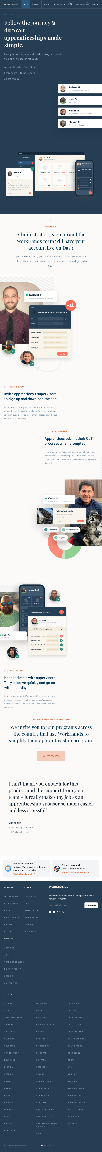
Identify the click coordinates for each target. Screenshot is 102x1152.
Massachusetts (45, 1024)
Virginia (72, 1081)
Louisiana (41, 1003)
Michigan (41, 1032)
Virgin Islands (76, 1088)
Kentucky (9, 1130)
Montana (41, 1060)
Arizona (8, 1024)
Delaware (9, 1060)
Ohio (38, 1133)
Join (6, 955)
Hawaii (7, 1088)
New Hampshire (44, 1081)
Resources (30, 896)
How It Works (11, 917)
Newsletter (31, 910)
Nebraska (41, 1067)
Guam (7, 1081)
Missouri (41, 1053)
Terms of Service (14, 962)
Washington (75, 1095)
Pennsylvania (76, 1017)
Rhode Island (75, 1032)
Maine (39, 1010)
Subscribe (91, 905)
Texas (71, 1060)
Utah (70, 1067)
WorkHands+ (11, 896)
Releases (29, 924)
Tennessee (74, 1053)
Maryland (41, 1017)
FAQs (27, 903)
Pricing (8, 924)
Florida (8, 1067)
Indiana (8, 1109)
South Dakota (76, 1046)
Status (8, 931)
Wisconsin (74, 1116)
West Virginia (76, 1109)
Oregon (72, 1010)
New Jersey (42, 1088)
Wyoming (73, 1123)
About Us (9, 948)
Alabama (9, 1003)
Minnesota (42, 1039)
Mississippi (42, 1046)
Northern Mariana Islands (46, 1124)
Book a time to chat (22, 874)
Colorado (9, 1046)
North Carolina (45, 1109)
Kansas (8, 1123)
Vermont (73, 1074)
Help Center (31, 917)
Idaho (7, 1095)
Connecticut (11, 1053)
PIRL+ (7, 910)
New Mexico (42, 1095)
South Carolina (77, 1039)
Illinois (8, 1102)
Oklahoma (73, 1003)
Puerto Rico (75, 1024)
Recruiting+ (11, 903)
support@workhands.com (74, 872)
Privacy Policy (12, 969)
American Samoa (13, 1017)
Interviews (30, 931)
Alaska (8, 1010)
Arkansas (9, 1032)
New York (41, 1102)
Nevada (40, 1074)
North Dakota (44, 1116)
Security (9, 976)
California (10, 1039)
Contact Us (10, 983)
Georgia (8, 1074)
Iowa (6, 1116)
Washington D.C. (77, 1102)
